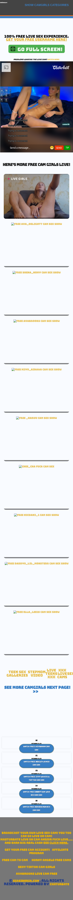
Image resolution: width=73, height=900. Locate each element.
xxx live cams (62, 673)
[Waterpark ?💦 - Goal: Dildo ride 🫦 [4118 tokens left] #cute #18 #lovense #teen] (36, 224)
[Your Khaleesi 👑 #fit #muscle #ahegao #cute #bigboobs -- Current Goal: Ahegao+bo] (36, 418)
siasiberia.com (3, 2)
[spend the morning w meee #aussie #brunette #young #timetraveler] (36, 321)
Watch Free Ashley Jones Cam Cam (36, 763)
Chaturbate (59, 884)
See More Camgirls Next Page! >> (37, 689)
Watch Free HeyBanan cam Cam (36, 748)
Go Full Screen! (39, 49)
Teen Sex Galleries (17, 674)
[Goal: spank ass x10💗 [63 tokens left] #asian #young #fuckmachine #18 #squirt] (37, 369)
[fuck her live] (36, 466)
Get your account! (27, 849)
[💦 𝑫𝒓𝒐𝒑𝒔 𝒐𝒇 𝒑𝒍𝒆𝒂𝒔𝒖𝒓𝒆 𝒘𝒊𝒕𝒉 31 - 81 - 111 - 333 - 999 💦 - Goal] (36, 515)
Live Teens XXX (51, 673)
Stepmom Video (36, 674)
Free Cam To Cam (15, 860)
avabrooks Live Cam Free (36, 873)
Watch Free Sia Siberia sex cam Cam (36, 808)
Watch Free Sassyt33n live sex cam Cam (36, 793)
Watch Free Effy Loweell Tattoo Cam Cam (37, 778)
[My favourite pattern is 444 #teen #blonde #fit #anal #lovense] (37, 563)
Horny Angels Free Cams (51, 860)
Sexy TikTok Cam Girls (36, 867)
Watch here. (53, 59)
